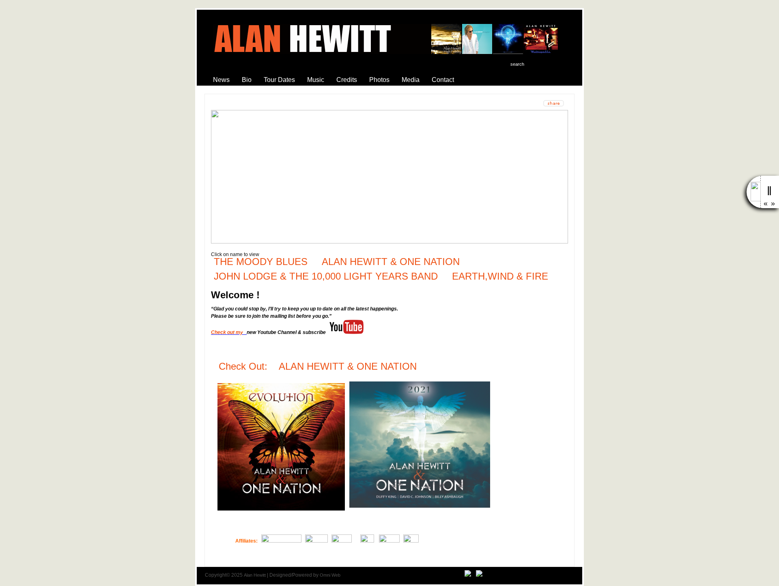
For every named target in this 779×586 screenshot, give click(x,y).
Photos (379, 79)
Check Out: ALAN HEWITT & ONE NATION (319, 366)
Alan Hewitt (255, 575)
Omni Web (330, 575)
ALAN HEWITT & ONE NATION (391, 261)
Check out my (228, 332)
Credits (346, 79)
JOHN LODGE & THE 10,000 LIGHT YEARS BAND (326, 276)
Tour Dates (279, 79)
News (221, 79)
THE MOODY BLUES (261, 261)
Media (411, 79)
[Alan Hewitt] (468, 575)
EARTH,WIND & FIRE (498, 276)
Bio (247, 79)
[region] (389, 176)
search (517, 64)
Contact (443, 79)
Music (315, 79)
